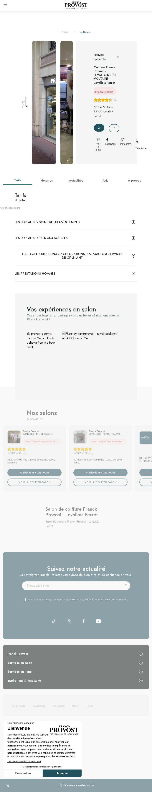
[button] (91, 361)
